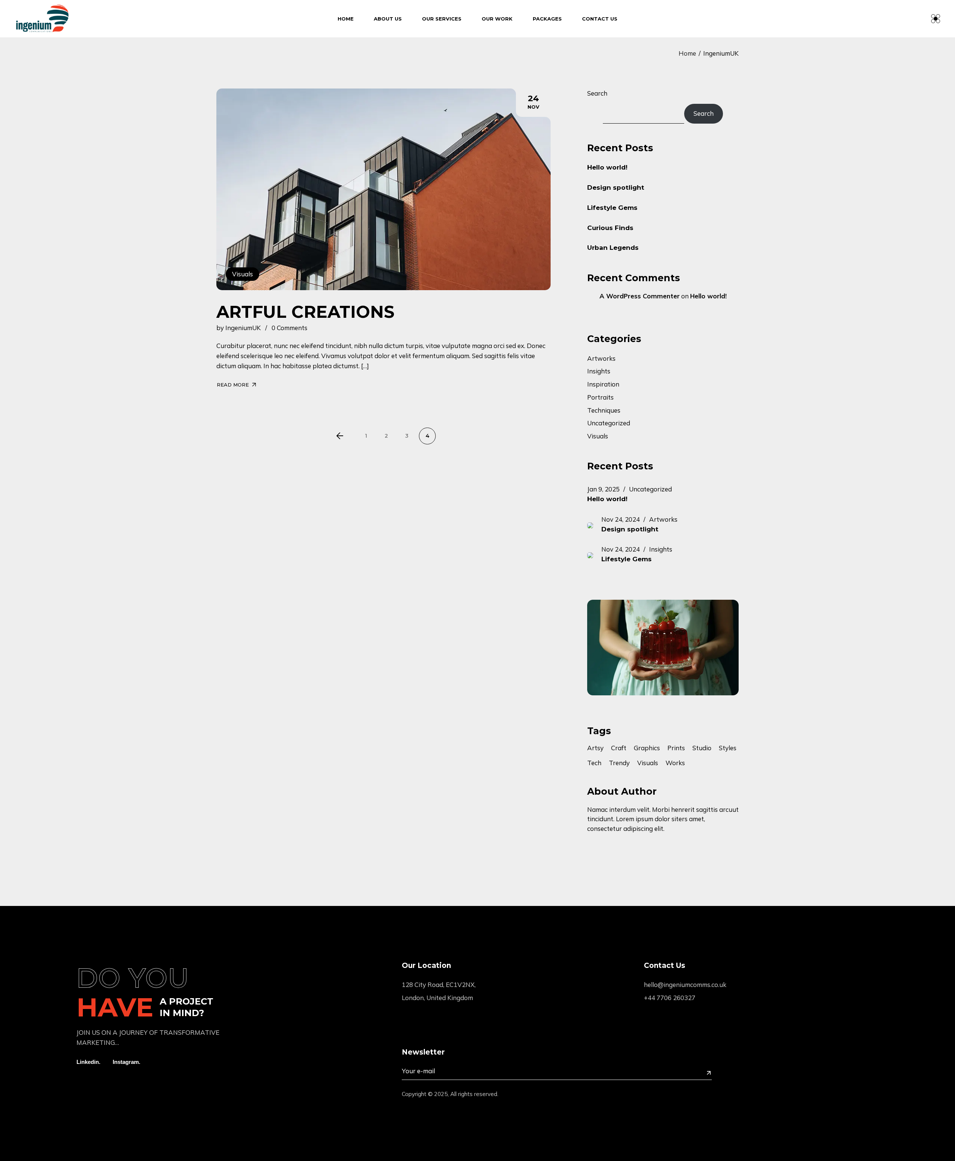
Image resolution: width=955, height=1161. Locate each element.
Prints (676, 748)
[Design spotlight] (594, 524)
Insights (598, 371)
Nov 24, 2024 (620, 519)
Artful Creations (305, 311)
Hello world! (607, 167)
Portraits (600, 397)
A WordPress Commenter (639, 296)
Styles (727, 748)
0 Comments (289, 328)
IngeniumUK (243, 328)
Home (687, 53)
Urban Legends (613, 247)
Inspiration (603, 384)
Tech (594, 763)
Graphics (647, 748)
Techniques (603, 410)
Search (597, 93)
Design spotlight (615, 187)
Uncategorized (608, 423)
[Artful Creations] (383, 190)
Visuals (242, 274)
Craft (618, 748)
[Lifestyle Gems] (594, 554)
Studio (701, 748)
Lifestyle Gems (612, 207)
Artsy (595, 748)
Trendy (619, 763)
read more (233, 385)
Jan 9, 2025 (603, 489)
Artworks (601, 358)
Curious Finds (610, 228)
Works (675, 763)
